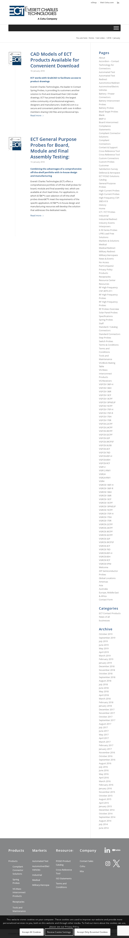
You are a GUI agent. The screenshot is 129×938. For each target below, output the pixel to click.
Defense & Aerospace (109, 172)
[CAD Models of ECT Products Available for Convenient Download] (15, 59)
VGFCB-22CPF (106, 423)
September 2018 (107, 677)
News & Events (106, 258)
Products (103, 273)
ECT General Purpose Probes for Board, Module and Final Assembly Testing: (53, 148)
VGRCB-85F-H (105, 553)
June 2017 (104, 730)
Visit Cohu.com (107, 2)
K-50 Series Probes (108, 230)
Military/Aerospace (108, 255)
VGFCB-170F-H (106, 409)
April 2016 (104, 777)
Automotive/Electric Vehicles (40, 868)
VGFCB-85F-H (105, 456)
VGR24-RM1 (105, 477)
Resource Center (107, 280)
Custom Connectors (109, 158)
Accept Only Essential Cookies (92, 932)
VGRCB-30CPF (106, 531)
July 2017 (103, 727)
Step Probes (105, 337)
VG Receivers (105, 380)
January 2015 (105, 806)
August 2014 (105, 820)
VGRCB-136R (105, 495)
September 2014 (107, 817)
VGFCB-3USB (105, 445)
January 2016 (105, 788)
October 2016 (105, 756)
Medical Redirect (107, 247)
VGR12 (102, 466)
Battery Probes (106, 107)
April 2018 (104, 695)
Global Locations (107, 578)
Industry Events (107, 222)
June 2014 (104, 827)
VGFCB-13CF (105, 395)
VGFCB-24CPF (106, 427)
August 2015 (105, 799)
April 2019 (104, 652)
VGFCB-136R (105, 391)
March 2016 (105, 781)
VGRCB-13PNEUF (107, 506)
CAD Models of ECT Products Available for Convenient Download (54, 60)
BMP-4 (102, 118)
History (102, 204)
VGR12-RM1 (105, 470)
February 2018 (106, 702)
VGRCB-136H (105, 492)
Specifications (106, 316)
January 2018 (105, 705)
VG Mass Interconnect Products (105, 373)
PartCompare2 (106, 265)
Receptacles (105, 276)
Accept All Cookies (31, 932)
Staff (101, 323)
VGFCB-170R (105, 420)
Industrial (104, 215)
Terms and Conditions (61, 885)
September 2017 (107, 720)
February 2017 (106, 745)
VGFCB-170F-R (106, 413)
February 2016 (106, 784)
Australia (103, 588)
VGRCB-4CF (104, 545)
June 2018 (104, 687)
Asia (101, 585)
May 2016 (104, 774)
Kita (82, 871)
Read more (35, 115)
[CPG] (33, 14)
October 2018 (105, 673)
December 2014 (106, 809)
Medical (103, 244)
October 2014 (105, 813)
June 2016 (104, 770)
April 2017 (104, 738)
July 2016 (103, 766)
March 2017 (105, 741)
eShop (94, 2)
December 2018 (106, 666)
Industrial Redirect (108, 219)
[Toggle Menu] (116, 27)
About (102, 57)
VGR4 (101, 481)
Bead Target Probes (108, 111)
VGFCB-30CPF (106, 430)
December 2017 (106, 709)
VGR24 (102, 474)
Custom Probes (106, 161)
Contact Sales (86, 861)
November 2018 (107, 670)
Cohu (82, 866)
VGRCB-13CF (105, 499)
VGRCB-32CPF (106, 535)
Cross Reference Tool (109, 151)
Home (102, 208)
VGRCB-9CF (104, 560)
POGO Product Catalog (63, 863)
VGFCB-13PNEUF (107, 402)
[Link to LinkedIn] (118, 2)
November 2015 (107, 791)
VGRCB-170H (105, 517)
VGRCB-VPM (105, 563)
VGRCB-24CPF (106, 527)
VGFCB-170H (105, 416)
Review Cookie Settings (59, 932)
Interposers (105, 226)
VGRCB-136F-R (106, 488)
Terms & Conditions (109, 344)
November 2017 (107, 712)
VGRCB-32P (104, 538)
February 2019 (106, 659)
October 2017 (105, 716)
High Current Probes (109, 190)
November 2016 (107, 752)
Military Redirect (107, 251)
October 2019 (105, 634)
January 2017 (105, 748)
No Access (104, 262)
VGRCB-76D (104, 549)
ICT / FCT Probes (107, 211)
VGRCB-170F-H (106, 513)
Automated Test (107, 72)
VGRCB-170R (105, 520)
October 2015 (105, 795)
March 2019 (105, 655)
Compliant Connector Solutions (18, 870)
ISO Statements (64, 878)
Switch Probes (106, 341)
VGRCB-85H (105, 556)
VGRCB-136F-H (106, 484)
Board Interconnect (108, 122)
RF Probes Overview (109, 308)
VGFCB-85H (104, 459)
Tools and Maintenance (19, 909)
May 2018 (104, 691)
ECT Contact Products (110, 613)
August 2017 (105, 723)
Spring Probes (106, 319)
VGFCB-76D (104, 452)
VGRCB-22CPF (106, 524)
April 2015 (104, 802)
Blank (101, 115)
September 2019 (107, 637)
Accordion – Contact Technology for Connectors (109, 65)
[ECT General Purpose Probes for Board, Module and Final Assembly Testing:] (15, 144)
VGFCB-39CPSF (106, 441)
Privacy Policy (106, 269)
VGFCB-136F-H (106, 384)
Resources (104, 283)
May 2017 (104, 734)
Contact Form (106, 599)
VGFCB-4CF (104, 448)
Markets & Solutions (109, 240)
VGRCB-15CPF (106, 509)
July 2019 (103, 641)
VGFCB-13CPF (106, 398)
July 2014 (103, 824)
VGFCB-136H (105, 387)
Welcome (103, 567)
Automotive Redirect (109, 82)
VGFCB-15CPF (106, 405)
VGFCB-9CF (104, 463)
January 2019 (105, 662)
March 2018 (105, 698)
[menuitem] (93, 2)
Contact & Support (108, 147)
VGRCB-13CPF (106, 502)
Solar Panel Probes (108, 312)
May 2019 (104, 648)
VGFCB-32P (104, 438)
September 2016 (107, 759)
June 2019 (104, 644)
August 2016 (105, 763)
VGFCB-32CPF (106, 434)
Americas (103, 581)
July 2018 (103, 684)
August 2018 (105, 680)
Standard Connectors (109, 334)
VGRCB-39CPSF (106, 542)
